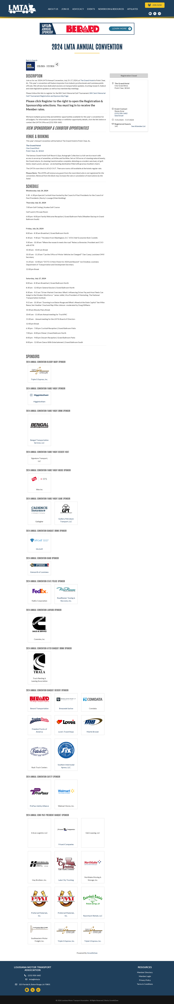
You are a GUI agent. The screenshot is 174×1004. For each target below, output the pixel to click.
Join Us (65, 9)
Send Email (119, 115)
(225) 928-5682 (121, 113)
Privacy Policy (145, 980)
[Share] (57, 64)
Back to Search (31, 60)
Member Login (145, 976)
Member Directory (145, 972)
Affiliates (132, 9)
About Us (53, 9)
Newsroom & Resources (111, 9)
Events (91, 9)
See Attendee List (138, 126)
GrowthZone (92, 953)
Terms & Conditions (145, 984)
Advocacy (78, 9)
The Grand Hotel (87, 80)
